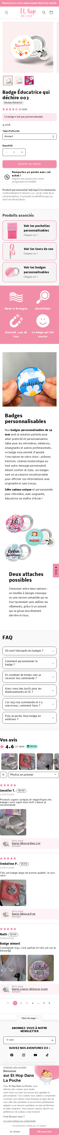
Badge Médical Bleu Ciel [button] (26, 843)
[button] (6, 12)
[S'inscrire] (52, 1040)
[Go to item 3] (45, 761)
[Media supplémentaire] (29, 80)
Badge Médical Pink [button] (24, 914)
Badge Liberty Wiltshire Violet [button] (30, 989)
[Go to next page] (50, 1003)
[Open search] (3, 775)
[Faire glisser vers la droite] (53, 81)
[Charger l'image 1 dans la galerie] (7, 80)
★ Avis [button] (56, 570)
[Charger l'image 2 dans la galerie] (18, 80)
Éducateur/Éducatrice (13, 103)
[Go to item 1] (9, 761)
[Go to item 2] (27, 761)
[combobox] (29, 136)
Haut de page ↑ (30, 1018)
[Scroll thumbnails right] (55, 761)
